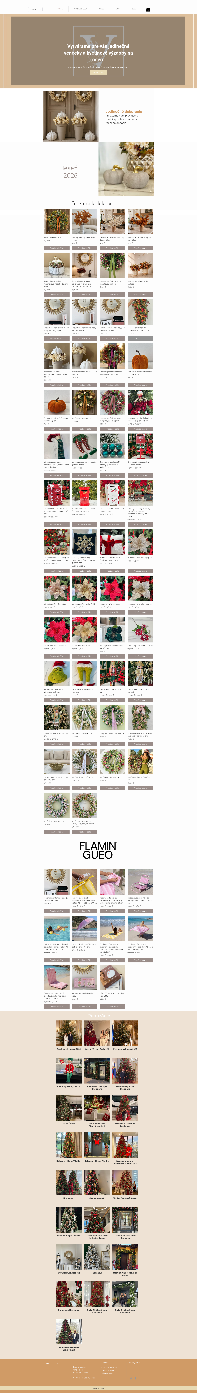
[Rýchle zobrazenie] (57, 221)
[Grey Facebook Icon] (135, 1378)
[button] (148, 9)
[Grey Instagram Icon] (131, 1378)
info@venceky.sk (79, 1367)
